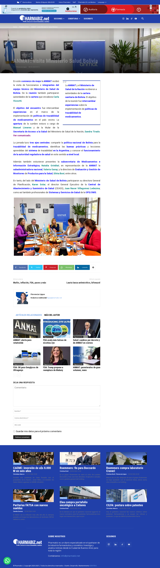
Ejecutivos (63, 464)
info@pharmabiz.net (70, 555)
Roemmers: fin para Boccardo (78, 468)
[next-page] (18, 375)
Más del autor (52, 315)
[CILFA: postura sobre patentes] (126, 495)
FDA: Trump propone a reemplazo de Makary (53, 368)
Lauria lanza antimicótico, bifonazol (83, 282)
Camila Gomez (18, 511)
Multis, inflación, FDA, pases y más (29, 282)
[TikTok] (132, 18)
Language (101, 2)
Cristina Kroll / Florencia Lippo (116, 474)
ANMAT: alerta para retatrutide (22, 341)
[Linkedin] (127, 18)
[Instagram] (123, 18)
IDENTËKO (93, 566)
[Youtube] (136, 18)
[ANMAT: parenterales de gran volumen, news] (86, 355)
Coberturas (73, 19)
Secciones (58, 19)
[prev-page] (14, 375)
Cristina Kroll (64, 471)
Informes (110, 464)
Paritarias (17, 501)
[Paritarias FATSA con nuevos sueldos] (33, 495)
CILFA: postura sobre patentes (124, 505)
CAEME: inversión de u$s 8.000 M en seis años (32, 469)
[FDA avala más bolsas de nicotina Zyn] (56, 328)
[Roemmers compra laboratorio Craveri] (126, 458)
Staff (74, 2)
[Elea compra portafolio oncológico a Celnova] (80, 492)
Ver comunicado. (22, 135)
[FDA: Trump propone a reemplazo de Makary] (56, 355)
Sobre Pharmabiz (64, 2)
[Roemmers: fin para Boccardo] (80, 458)
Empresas (17, 464)
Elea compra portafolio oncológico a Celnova (74, 503)
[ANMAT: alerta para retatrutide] (26, 328)
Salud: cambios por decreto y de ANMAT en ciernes (86, 341)
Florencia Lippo (21, 67)
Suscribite (88, 19)
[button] (143, 18)
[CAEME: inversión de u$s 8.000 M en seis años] (33, 458)
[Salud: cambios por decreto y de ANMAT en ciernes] (86, 328)
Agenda (16, 337)
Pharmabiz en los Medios (87, 2)
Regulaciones (24, 27)
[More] (93, 267)
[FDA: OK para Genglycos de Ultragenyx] (26, 355)
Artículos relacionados (29, 315)
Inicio (15, 27)
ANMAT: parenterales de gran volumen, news (86, 368)
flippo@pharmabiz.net (54, 298)
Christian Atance (18, 474)
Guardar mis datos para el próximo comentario (39, 431)
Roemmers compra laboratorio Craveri (124, 469)
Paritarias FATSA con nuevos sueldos (30, 506)
